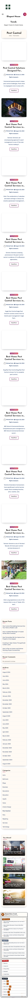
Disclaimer (6, 971)
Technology (6, 827)
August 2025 (6, 716)
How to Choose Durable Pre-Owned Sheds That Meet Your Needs (14, 956)
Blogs (4, 783)
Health (4, 799)
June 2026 (6, 680)
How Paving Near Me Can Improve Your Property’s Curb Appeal (14, 638)
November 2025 (7, 704)
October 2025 (6, 708)
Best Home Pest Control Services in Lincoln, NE (14, 359)
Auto (4, 775)
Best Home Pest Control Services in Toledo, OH (14, 589)
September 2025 (7, 712)
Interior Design (7, 807)
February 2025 (7, 740)
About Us (5, 963)
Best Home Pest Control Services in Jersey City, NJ (14, 186)
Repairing (5, 819)
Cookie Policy (6, 974)
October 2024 (7, 756)
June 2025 (6, 724)
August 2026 (6, 672)
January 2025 (7, 744)
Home (4, 803)
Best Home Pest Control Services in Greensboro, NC (14, 474)
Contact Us (6, 966)
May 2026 (5, 684)
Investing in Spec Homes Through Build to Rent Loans (14, 643)
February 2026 (7, 692)
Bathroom (5, 779)
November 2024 (7, 752)
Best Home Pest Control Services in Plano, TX (14, 416)
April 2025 (6, 732)
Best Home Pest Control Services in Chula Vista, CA (14, 127)
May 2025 (5, 728)
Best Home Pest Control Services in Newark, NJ (14, 533)
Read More (14, 90)
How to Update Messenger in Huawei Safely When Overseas (13, 632)
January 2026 (7, 696)
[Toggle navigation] (2, 14)
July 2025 (5, 720)
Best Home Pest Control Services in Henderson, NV (14, 301)
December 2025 (7, 700)
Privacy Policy (6, 968)
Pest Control (14, 64)
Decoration (6, 791)
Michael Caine (10, 74)
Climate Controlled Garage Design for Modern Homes (14, 952)
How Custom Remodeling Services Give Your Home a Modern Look (14, 626)
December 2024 (7, 748)
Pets (4, 815)
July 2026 (6, 676)
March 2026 (6, 688)
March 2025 (6, 736)
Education (6, 795)
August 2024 (6, 763)
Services (5, 823)
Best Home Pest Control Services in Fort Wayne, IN (14, 242)
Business (5, 787)
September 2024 (7, 760)
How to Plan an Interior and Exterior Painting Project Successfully (13, 649)
